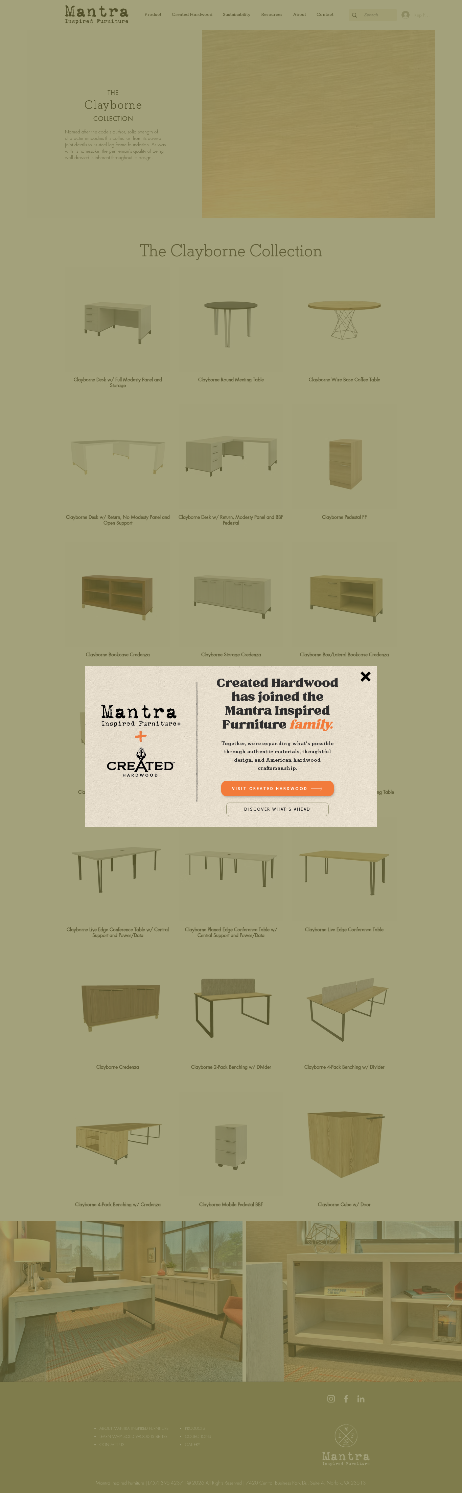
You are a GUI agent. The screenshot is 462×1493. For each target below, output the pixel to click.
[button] (366, 677)
